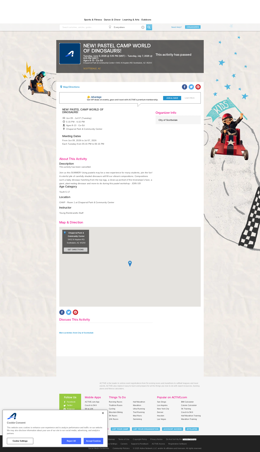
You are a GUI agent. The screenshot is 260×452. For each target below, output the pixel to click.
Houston (160, 416)
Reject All (71, 441)
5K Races (113, 416)
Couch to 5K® (91, 405)
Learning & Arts (130, 19)
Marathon (137, 405)
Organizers (193, 27)
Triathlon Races (115, 405)
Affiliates (192, 429)
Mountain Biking (116, 412)
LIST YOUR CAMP (120, 429)
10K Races (113, 419)
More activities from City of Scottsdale (76, 333)
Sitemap (111, 439)
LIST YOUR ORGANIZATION (146, 429)
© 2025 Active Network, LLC (145, 448)
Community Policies (121, 448)
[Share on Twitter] (191, 87)
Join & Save (172, 98)
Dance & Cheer (112, 19)
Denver (160, 412)
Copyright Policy (140, 439)
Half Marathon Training (191, 416)
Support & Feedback (139, 444)
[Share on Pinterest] (198, 87)
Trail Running (139, 412)
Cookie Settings (20, 441)
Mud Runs (137, 416)
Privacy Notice (156, 439)
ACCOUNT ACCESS (173, 429)
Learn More (190, 98)
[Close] (103, 413)
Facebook (71, 402)
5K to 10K (89, 409)
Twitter (70, 405)
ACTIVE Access (158, 444)
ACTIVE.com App (92, 402)
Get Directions (76, 249)
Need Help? (176, 27)
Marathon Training (189, 419)
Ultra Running (139, 409)
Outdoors (146, 19)
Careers (124, 444)
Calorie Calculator (189, 405)
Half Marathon (139, 402)
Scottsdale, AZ (92, 68)
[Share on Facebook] (184, 87)
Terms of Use (124, 439)
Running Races (115, 402)
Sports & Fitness (93, 19)
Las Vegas (161, 419)
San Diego (161, 402)
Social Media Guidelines (98, 448)
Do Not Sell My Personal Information (181, 439)
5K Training (186, 409)
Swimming (137, 419)
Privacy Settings (110, 444)
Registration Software (177, 444)
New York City (163, 409)
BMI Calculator (187, 402)
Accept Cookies (93, 441)
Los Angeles (162, 405)
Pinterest (70, 409)
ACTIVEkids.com (67, 20)
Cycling (112, 409)
